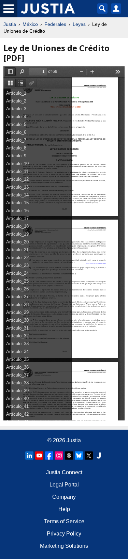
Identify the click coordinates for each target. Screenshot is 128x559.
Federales (55, 24)
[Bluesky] (79, 455)
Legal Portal (64, 485)
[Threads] (69, 455)
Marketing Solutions (64, 546)
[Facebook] (49, 455)
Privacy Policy (64, 534)
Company (64, 497)
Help (64, 509)
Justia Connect (64, 472)
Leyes (79, 24)
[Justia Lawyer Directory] (99, 455)
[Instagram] (59, 455)
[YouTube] (39, 455)
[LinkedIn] (29, 455)
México (30, 24)
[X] (89, 455)
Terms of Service (64, 521)
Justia (9, 24)
